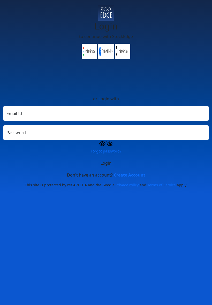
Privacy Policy (127, 184)
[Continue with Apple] (122, 56)
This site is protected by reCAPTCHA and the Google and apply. (106, 184)
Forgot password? (106, 151)
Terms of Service (161, 184)
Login (106, 163)
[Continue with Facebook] (106, 56)
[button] (106, 143)
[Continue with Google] (90, 56)
